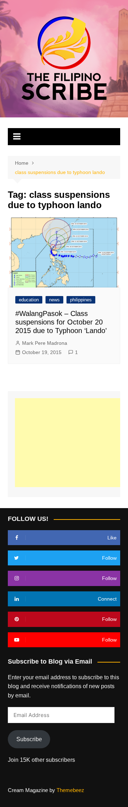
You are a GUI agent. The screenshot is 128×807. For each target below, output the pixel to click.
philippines (81, 299)
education (29, 299)
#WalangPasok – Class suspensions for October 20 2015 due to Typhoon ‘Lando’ (61, 322)
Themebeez (70, 790)
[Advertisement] (71, 442)
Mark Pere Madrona (44, 343)
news (54, 299)
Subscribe (29, 739)
